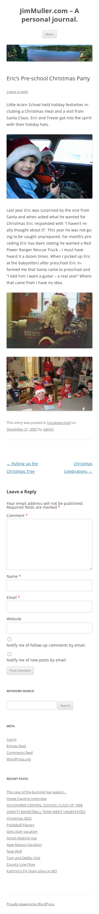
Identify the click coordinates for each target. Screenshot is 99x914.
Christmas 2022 (19, 818)
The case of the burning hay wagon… (36, 792)
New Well (14, 851)
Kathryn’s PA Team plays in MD (32, 870)
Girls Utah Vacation (22, 831)
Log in (11, 739)
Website (14, 618)
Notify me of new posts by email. (37, 660)
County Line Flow (21, 864)
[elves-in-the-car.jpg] (49, 197)
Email (13, 597)
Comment (17, 515)
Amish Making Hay (22, 838)
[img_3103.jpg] (49, 409)
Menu (49, 34)
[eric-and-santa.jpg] (49, 346)
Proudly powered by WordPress (30, 904)
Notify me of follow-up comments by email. (46, 645)
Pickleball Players (20, 824)
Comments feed (20, 752)
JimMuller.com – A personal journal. (49, 15)
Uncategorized (59, 422)
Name (14, 576)
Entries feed (16, 745)
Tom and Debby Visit (23, 857)
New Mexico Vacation (24, 844)
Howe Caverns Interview (26, 798)
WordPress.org (19, 759)
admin (48, 429)
